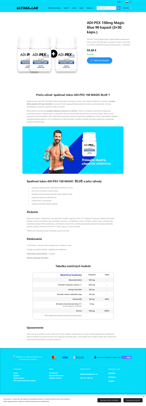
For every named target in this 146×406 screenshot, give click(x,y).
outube (111, 381)
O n (14, 373)
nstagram (112, 373)
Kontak (16, 375)
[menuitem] (55, 8)
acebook (112, 377)
